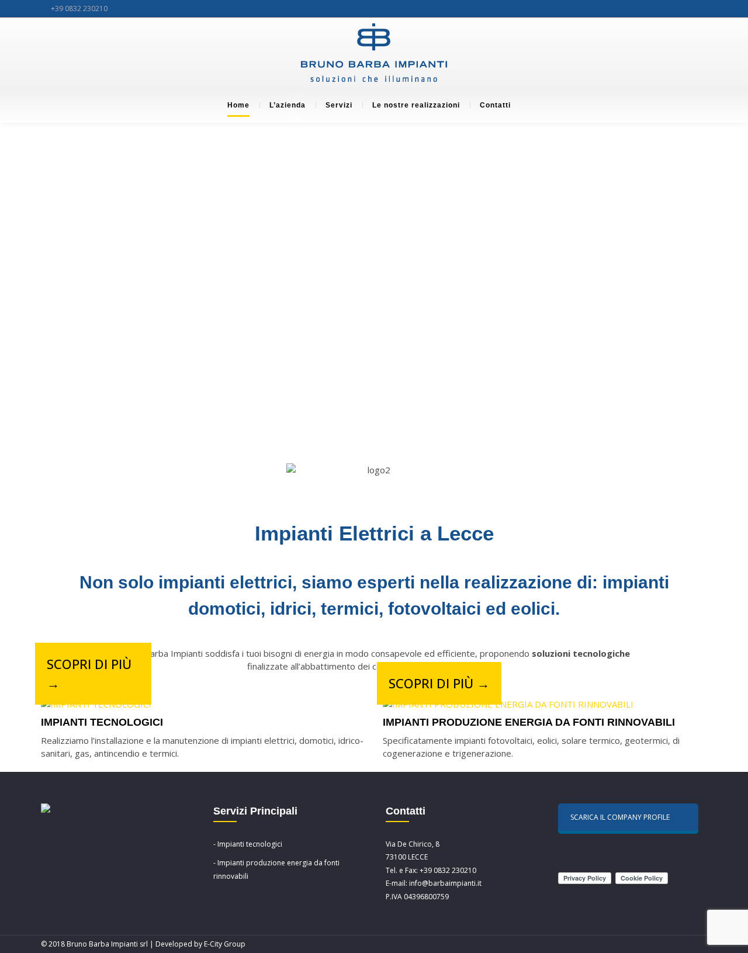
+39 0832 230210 (79, 8)
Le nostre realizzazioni (416, 105)
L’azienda (287, 105)
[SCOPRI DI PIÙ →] (96, 704)
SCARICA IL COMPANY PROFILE (620, 817)
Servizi (338, 105)
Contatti (495, 105)
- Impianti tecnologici (247, 844)
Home (238, 105)
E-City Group (224, 944)
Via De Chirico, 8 (412, 844)
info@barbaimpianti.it (445, 883)
